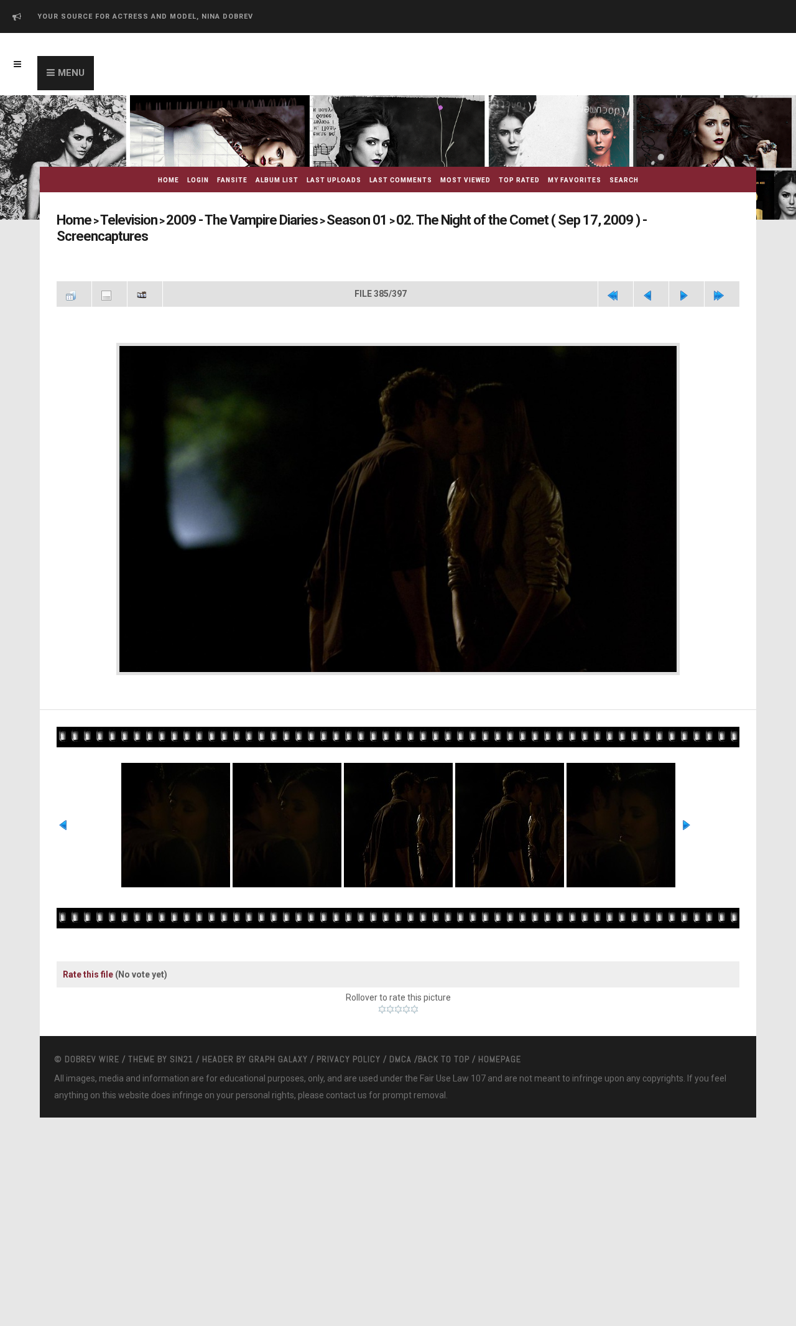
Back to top (444, 1036)
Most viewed (465, 180)
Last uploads (334, 180)
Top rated (519, 180)
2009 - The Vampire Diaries (210, 219)
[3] (398, 987)
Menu (71, 72)
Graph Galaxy (278, 1036)
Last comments (400, 180)
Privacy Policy (349, 1036)
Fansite (232, 180)
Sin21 (181, 1036)
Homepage (499, 1036)
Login (198, 180)
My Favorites (574, 180)
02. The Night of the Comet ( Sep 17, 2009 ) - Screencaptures (473, 219)
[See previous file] (651, 276)
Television (117, 219)
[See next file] (686, 276)
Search (624, 180)
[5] (414, 987)
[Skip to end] (722, 276)
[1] (382, 987)
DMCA (400, 1036)
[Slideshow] (145, 276)
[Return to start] (615, 276)
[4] (406, 987)
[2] (390, 987)
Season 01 (304, 219)
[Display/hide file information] (109, 276)
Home (168, 180)
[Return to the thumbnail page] (74, 276)
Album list (277, 180)
